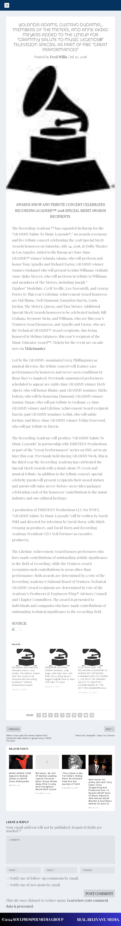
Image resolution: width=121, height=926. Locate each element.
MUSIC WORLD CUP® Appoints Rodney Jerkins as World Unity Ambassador (20, 777)
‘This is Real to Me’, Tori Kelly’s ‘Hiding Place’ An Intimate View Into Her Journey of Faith (72, 778)
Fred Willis (58, 56)
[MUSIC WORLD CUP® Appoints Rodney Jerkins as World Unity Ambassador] (21, 762)
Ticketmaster (35, 348)
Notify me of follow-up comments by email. (44, 878)
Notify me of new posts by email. (35, 884)
